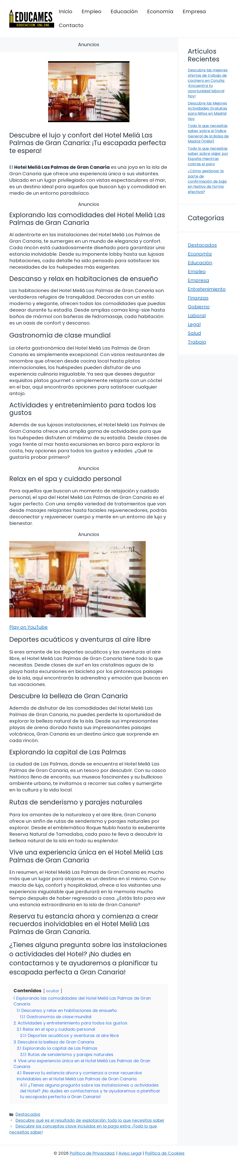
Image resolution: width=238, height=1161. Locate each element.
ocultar (52, 991)
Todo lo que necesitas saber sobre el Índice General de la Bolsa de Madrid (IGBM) (208, 133)
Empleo (91, 11)
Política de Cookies (165, 1153)
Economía (160, 11)
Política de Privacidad (92, 1153)
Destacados (28, 1114)
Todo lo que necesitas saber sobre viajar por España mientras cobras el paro (208, 156)
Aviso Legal (130, 1153)
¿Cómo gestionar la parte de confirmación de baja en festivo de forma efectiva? (207, 181)
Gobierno (199, 306)
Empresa (194, 11)
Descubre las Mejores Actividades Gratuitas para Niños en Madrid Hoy (207, 111)
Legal (194, 324)
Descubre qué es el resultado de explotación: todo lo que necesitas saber (90, 1120)
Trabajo (197, 342)
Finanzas (198, 298)
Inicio (65, 11)
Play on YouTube (28, 627)
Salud (194, 333)
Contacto (71, 25)
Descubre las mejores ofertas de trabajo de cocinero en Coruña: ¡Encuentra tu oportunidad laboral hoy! (208, 83)
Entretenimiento (207, 289)
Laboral (197, 315)
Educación (124, 11)
